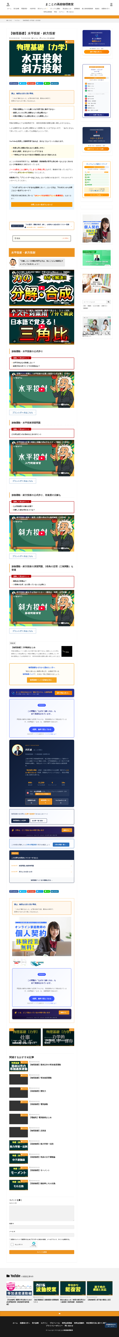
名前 (11, 1223)
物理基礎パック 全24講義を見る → (42, 880)
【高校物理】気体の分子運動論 (42, 1157)
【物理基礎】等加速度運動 (40, 1078)
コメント (13, 1203)
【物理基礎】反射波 (37, 1130)
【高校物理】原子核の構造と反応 (99, 1300)
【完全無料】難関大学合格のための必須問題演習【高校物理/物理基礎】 (19, 1302)
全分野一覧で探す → (38, 820)
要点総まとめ (67, 8)
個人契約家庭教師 (87, 8)
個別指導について (45, 801)
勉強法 (97, 8)
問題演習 (24, 8)
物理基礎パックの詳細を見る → (42, 680)
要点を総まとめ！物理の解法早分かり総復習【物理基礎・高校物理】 (73, 1301)
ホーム (9, 8)
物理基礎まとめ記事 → (20, 820)
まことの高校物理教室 (59, 4)
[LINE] (47, 83)
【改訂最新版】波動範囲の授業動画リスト (46, 1301)
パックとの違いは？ (51, 734)
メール (12, 1231)
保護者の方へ (106, 8)
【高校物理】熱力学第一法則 (41, 1144)
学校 (55, 12)
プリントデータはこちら (22, 412)
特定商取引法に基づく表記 (96, 1323)
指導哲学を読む (31, 801)
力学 (48, 38)
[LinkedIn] (54, 83)
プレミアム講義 (55, 8)
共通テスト (104, 305)
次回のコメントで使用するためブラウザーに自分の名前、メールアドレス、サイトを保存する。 (41, 1239)
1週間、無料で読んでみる (41, 729)
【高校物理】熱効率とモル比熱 (42, 1183)
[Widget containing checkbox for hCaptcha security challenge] (23, 1244)
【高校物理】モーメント (39, 1170)
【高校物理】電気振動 (38, 1104)
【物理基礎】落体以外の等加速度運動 (45, 1064)
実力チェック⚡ (43, 8)
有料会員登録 (48, 12)
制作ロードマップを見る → (43, 793)
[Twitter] (23, 83)
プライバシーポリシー (54, 1326)
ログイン (62, 12)
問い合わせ (70, 12)
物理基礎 (52, 38)
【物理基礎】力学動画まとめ (23, 647)
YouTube (17, 20)
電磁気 (89, 305)
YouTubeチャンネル (61, 801)
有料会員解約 (79, 1323)
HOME (10, 20)
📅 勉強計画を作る (111, 1325)
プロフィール (55, 1323)
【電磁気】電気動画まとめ (40, 1117)
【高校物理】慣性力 (37, 1091)
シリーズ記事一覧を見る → (96, 115)
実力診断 (16, 8)
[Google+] (31, 83)
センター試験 (96, 305)
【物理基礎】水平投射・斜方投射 (31, 20)
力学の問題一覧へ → (61, 844)
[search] (109, 302)
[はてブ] (39, 83)
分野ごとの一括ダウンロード (42, 204)
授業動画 (77, 8)
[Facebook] (13, 83)
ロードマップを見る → (96, 195)
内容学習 (33, 8)
